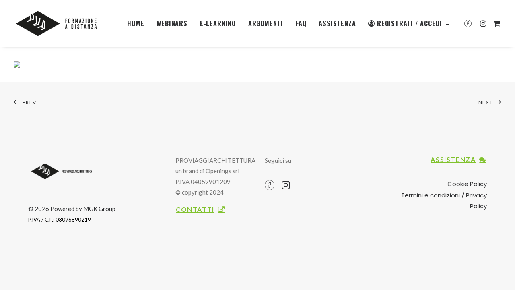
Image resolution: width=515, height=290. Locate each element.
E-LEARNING (218, 23)
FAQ (301, 23)
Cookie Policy (467, 184)
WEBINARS (172, 23)
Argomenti (265, 23)
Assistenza (337, 23)
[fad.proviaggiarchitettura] (59, 23)
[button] (469, 23)
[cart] (495, 23)
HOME (135, 23)
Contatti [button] (195, 209)
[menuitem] (136, 23)
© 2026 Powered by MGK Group (71, 208)
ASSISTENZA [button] (453, 159)
